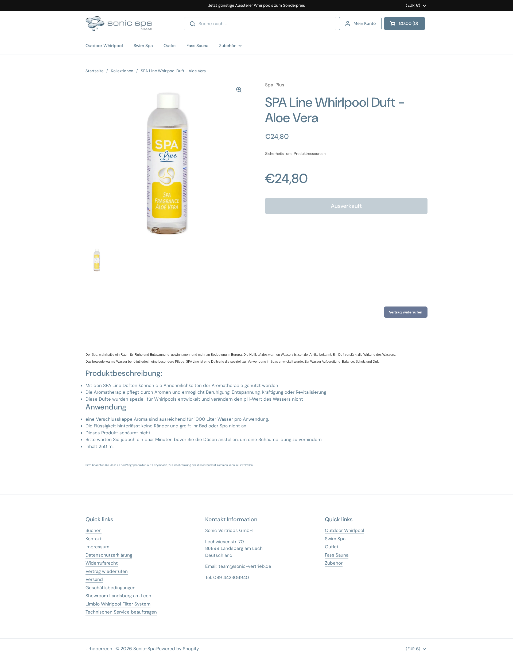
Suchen (94, 530)
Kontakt (94, 539)
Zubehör (334, 563)
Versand (94, 579)
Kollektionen (122, 71)
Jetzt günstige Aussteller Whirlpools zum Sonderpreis (256, 5)
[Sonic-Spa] (119, 23)
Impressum (97, 547)
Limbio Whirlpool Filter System (118, 604)
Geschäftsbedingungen (110, 588)
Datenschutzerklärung (109, 555)
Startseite (94, 71)
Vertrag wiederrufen (107, 571)
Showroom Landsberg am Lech (118, 596)
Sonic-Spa (144, 649)
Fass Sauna (336, 555)
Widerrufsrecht (102, 563)
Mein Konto (364, 23)
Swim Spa (335, 539)
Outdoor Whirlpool (344, 530)
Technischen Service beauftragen (121, 612)
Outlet (332, 547)
